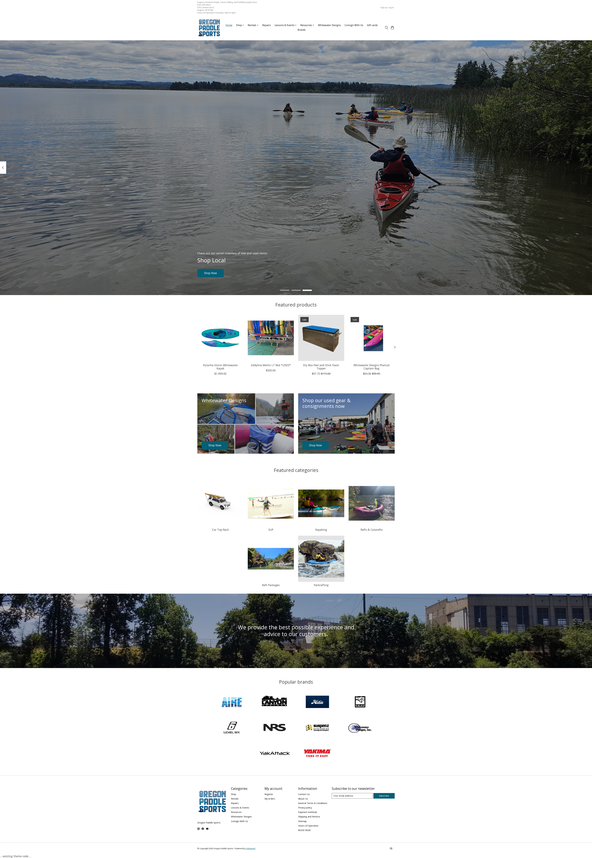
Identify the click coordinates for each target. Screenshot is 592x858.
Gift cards (372, 25)
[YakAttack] (274, 753)
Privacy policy (305, 807)
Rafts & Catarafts (372, 529)
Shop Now (210, 273)
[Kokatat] (360, 702)
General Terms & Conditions (312, 803)
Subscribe (384, 795)
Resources (236, 812)
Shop (233, 794)
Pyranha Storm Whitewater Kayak (220, 366)
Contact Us (304, 794)
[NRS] (274, 728)
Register (269, 794)
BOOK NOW (304, 830)
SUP (270, 529)
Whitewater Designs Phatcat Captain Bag (372, 366)
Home (229, 25)
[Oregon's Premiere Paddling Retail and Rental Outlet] (208, 27)
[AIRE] (232, 702)
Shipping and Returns (309, 816)
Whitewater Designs (329, 25)
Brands (302, 29)
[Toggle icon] (386, 27)
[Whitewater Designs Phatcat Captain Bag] (372, 338)
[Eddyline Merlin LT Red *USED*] (271, 338)
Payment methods (307, 812)
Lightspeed (250, 848)
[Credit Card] (391, 848)
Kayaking (321, 529)
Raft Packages (271, 585)
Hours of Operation (308, 825)
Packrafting (321, 585)
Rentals (234, 798)
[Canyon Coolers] (274, 702)
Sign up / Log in (387, 7)
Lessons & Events (240, 807)
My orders (270, 798)
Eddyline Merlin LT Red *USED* (271, 365)
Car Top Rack (220, 529)
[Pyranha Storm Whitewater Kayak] (220, 338)
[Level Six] (232, 728)
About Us (303, 798)
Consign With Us (354, 25)
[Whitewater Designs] (360, 728)
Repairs (266, 25)
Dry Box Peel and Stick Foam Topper (321, 366)
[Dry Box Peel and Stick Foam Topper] (321, 338)
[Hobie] (317, 702)
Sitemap (302, 821)
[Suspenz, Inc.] (317, 728)
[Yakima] (317, 753)
